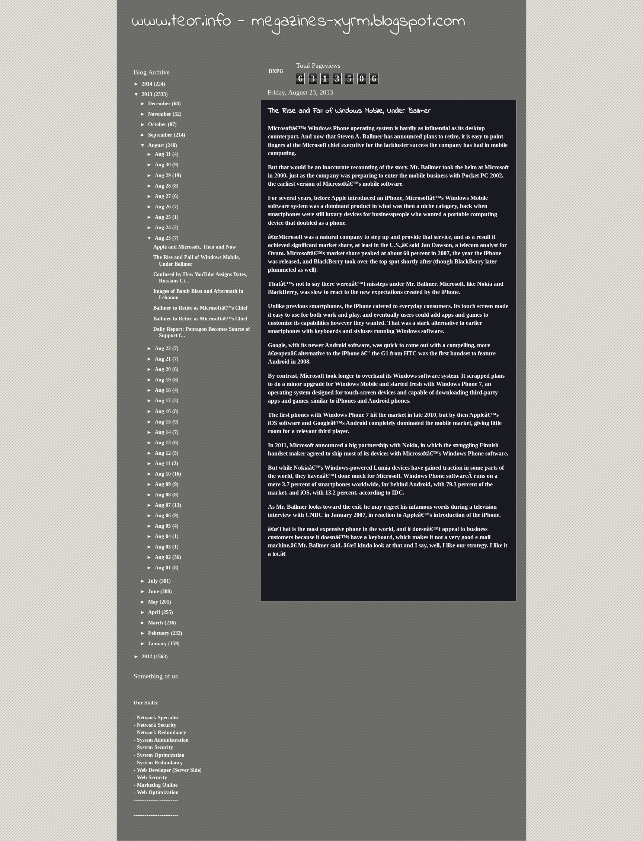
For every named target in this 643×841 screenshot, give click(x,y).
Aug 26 (163, 207)
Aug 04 (163, 536)
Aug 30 (163, 164)
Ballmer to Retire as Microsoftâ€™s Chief (200, 308)
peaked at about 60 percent (395, 253)
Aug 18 (163, 390)
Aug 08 (163, 495)
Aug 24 (163, 227)
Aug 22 (163, 348)
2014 (148, 84)
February (159, 633)
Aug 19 (163, 380)
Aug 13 (163, 442)
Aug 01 (163, 567)
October (158, 124)
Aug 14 (163, 432)
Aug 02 (163, 557)
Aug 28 (163, 186)
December (160, 103)
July (153, 581)
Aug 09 (163, 484)
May (154, 602)
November (160, 114)
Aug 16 (163, 411)
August (157, 145)
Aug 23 (163, 238)
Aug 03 (163, 547)
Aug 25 (163, 217)
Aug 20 (163, 369)
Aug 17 (163, 400)
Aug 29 (163, 175)
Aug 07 (163, 505)
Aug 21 (163, 359)
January (158, 643)
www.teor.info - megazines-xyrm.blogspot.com (298, 21)
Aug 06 (163, 515)
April (154, 612)
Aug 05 (163, 526)
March (156, 623)
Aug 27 (163, 196)
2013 (148, 94)
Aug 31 (163, 154)
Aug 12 (163, 453)
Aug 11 (163, 463)
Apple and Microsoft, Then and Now (194, 247)
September (161, 135)
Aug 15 (163, 422)
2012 (148, 656)
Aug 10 (163, 474)
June (154, 591)
